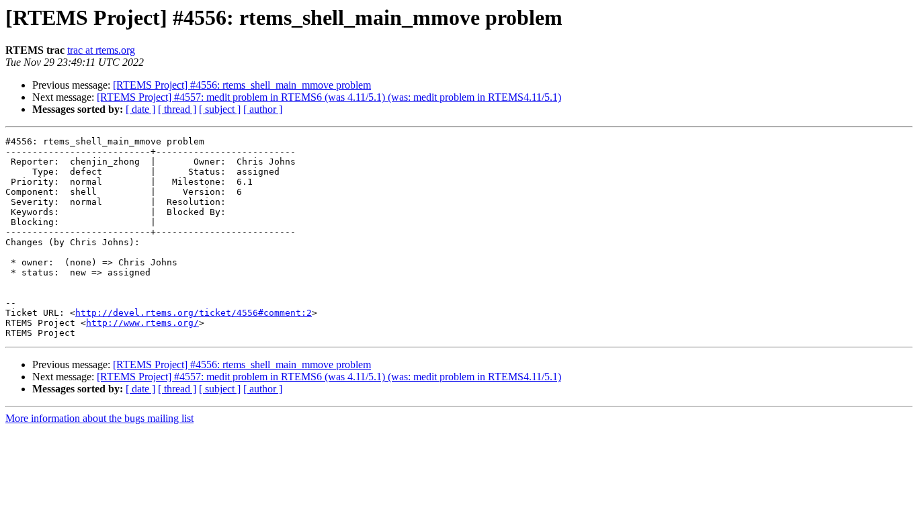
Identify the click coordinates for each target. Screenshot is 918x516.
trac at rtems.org (101, 50)
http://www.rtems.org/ (142, 323)
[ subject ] (220, 109)
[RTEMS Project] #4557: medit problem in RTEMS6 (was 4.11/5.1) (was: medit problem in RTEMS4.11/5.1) (329, 97)
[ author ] (262, 109)
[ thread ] (177, 109)
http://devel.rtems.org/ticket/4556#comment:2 (193, 313)
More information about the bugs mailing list (99, 418)
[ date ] (140, 109)
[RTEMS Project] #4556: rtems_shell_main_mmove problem (242, 85)
